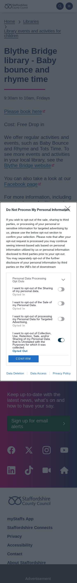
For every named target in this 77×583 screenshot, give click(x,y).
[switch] (61, 289)
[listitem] (38, 280)
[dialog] (38, 291)
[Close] (69, 210)
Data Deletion (15, 373)
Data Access (38, 373)
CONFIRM (23, 358)
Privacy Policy (62, 373)
